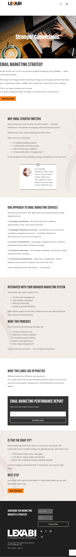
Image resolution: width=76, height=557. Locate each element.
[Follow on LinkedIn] (41, 531)
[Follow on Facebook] (46, 531)
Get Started (8, 98)
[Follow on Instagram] (50, 531)
